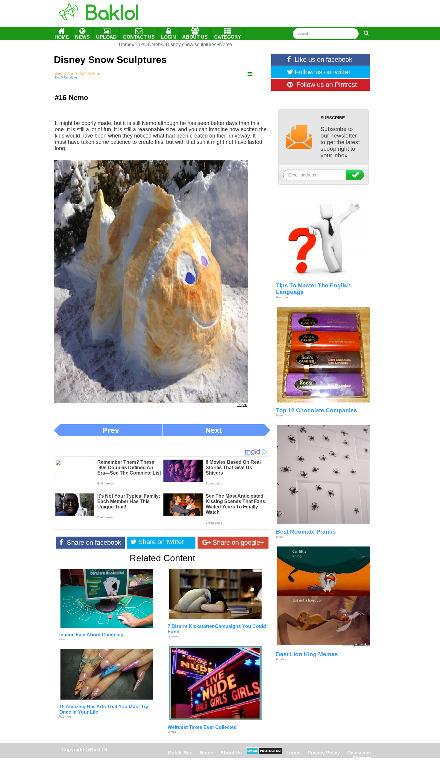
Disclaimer (359, 752)
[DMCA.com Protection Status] (264, 752)
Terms (293, 752)
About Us (231, 752)
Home (207, 752)
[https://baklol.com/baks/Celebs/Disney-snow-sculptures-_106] (250, 74)
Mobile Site (180, 752)
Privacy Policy (324, 752)
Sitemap (362, 758)
